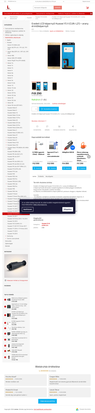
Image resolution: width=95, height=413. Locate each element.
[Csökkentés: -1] (38, 110)
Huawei (9, 42)
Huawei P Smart (12, 194)
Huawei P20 (11, 174)
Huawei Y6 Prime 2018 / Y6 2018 (17, 219)
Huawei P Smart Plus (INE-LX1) (17, 196)
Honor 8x (10, 75)
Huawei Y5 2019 (12, 211)
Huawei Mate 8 (12, 108)
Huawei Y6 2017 (12, 216)
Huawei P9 (11, 159)
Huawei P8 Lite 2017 (14, 156)
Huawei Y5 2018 (12, 209)
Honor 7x (10, 68)
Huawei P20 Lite (12, 176)
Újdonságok (9, 243)
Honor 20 (10, 90)
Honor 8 (10, 70)
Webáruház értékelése (47, 366)
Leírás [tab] (34, 176)
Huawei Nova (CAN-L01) (15, 127)
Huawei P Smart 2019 (14, 199)
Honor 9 (10, 78)
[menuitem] (18, 13)
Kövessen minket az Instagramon (17, 280)
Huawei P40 (11, 189)
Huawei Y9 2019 (12, 233)
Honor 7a (10, 63)
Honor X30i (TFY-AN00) (14, 58)
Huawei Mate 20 (13, 120)
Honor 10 (10, 85)
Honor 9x (10, 80)
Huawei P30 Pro (12, 186)
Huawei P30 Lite (12, 184)
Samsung (10, 236)
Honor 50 (10, 98)
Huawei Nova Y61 (13, 145)
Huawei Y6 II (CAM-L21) (15, 223)
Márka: (70, 31)
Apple (9, 40)
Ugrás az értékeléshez (56, 31)
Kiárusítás (8, 241)
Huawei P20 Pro (12, 179)
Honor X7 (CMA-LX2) (14, 45)
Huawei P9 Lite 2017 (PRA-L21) (17, 166)
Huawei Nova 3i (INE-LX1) (15, 132)
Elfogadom (68, 209)
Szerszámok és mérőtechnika (14, 28)
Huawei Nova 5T (13, 135)
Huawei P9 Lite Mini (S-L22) (16, 164)
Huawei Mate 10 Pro (14, 118)
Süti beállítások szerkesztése (42, 409)
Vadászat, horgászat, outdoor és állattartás (15, 31)
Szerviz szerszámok (13, 238)
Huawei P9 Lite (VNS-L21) (15, 161)
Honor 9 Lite (11, 83)
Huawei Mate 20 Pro (14, 125)
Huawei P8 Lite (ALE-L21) (15, 154)
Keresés (57, 7)
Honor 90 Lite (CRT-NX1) (15, 105)
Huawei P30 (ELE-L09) (14, 181)
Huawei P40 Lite (12, 191)
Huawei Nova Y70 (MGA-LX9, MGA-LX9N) (18, 148)
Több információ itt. (40, 205)
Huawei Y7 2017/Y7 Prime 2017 (17, 226)
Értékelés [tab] (41, 176)
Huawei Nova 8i (12, 137)
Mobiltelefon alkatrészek (12, 37)
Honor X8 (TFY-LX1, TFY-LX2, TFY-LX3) (17, 48)
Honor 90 (10, 103)
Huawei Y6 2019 (12, 221)
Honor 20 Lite (12, 95)
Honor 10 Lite (12, 88)
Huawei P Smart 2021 (14, 201)
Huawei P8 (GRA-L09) (14, 151)
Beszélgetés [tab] (49, 176)
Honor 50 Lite (12, 100)
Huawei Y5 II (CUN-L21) (15, 214)
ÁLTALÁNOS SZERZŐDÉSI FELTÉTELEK (45, 1)
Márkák (7, 246)
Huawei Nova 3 (12, 130)
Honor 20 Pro (12, 93)
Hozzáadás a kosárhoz (50, 109)
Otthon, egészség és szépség (14, 35)
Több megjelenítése (47, 401)
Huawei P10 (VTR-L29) (14, 169)
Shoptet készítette (85, 409)
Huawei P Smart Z (13, 204)
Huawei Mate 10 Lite (14, 115)
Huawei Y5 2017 (12, 206)
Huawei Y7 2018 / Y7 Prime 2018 (17, 228)
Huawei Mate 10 (13, 113)
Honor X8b (11, 55)
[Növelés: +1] (38, 108)
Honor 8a (10, 73)
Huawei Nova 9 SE (13, 142)
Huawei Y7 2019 (12, 231)
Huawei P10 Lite (12, 171)
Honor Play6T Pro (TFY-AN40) (16, 60)
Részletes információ (38, 121)
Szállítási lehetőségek (59, 103)
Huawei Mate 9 (12, 110)
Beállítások (27, 209)
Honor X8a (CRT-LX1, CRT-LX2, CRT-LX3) (18, 52)
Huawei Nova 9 (12, 140)
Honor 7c (10, 65)
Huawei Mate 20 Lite (14, 123)
